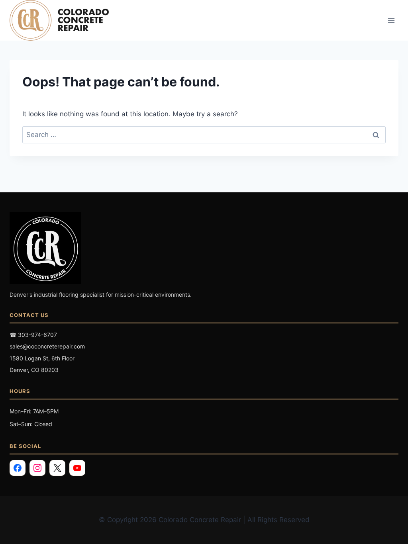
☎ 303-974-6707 (33, 334)
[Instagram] (37, 468)
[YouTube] (77, 468)
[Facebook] (18, 468)
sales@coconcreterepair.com (47, 346)
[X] (57, 468)
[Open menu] (391, 20)
